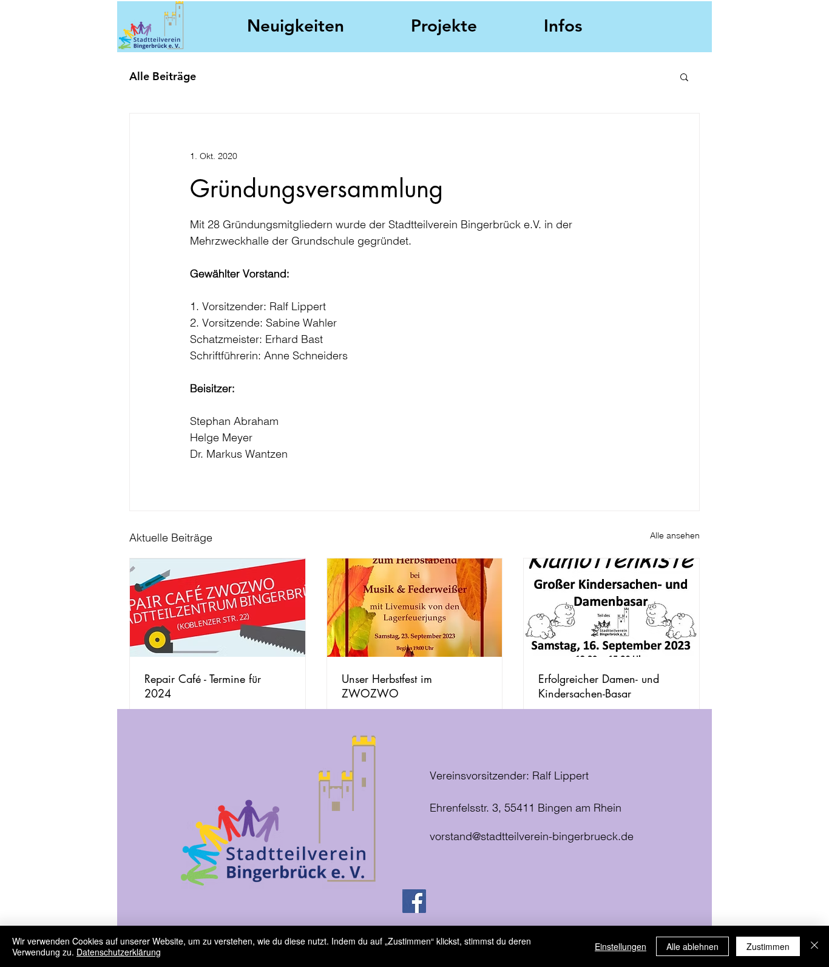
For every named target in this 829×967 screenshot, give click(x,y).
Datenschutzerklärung (118, 952)
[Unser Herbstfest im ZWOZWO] (414, 607)
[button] (684, 76)
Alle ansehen (675, 535)
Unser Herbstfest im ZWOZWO (387, 686)
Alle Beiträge (162, 76)
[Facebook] (414, 901)
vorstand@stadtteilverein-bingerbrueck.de (532, 836)
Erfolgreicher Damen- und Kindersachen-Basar (598, 686)
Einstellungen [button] (620, 946)
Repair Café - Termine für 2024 (202, 686)
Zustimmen (768, 946)
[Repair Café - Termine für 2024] (217, 607)
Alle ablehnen (692, 946)
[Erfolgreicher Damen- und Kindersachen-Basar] (611, 607)
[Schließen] (814, 946)
